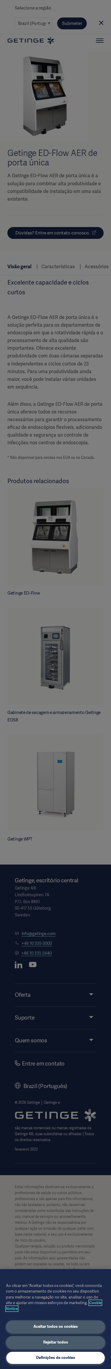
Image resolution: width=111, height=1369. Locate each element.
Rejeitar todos (55, 1342)
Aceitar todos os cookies (55, 1326)
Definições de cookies (55, 1357)
